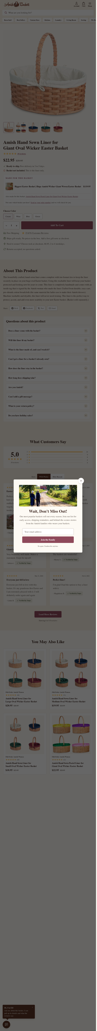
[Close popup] (81, 481)
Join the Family (48, 539)
